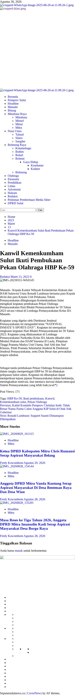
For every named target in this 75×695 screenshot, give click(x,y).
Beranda (13, 96)
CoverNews (34, 693)
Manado (13, 107)
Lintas (11, 186)
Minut (19, 124)
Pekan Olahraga (37, 402)
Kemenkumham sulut (13, 402)
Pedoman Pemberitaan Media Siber (29, 199)
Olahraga (13, 175)
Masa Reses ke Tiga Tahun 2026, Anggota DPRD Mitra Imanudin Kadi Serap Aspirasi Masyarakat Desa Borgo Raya (35, 524)
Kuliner (35, 168)
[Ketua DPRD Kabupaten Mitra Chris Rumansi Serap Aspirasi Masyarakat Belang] (17, 433)
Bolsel (19, 155)
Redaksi (13, 196)
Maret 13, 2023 (20, 276)
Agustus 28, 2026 (34, 499)
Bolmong (21, 172)
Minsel (19, 120)
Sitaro (18, 138)
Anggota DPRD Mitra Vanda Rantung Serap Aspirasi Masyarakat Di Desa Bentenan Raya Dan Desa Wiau (36, 487)
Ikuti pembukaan (33, 398)
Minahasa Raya (17, 113)
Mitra (18, 127)
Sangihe (20, 141)
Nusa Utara (15, 131)
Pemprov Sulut (17, 100)
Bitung (12, 110)
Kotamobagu (23, 148)
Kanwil (49, 398)
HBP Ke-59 (14, 398)
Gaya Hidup (30, 162)
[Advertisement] (37, 49)
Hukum (12, 193)
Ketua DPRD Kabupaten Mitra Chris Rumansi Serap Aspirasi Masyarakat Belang (37, 453)
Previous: (35, 409)
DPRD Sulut (15, 203)
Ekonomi (13, 179)
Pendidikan (14, 182)
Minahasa (21, 117)
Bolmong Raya (17, 144)
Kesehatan (37, 165)
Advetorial (14, 189)
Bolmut (19, 158)
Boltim (19, 151)
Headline (13, 103)
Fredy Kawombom (12, 462)
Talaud (19, 134)
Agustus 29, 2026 (34, 462)
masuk (19, 550)
